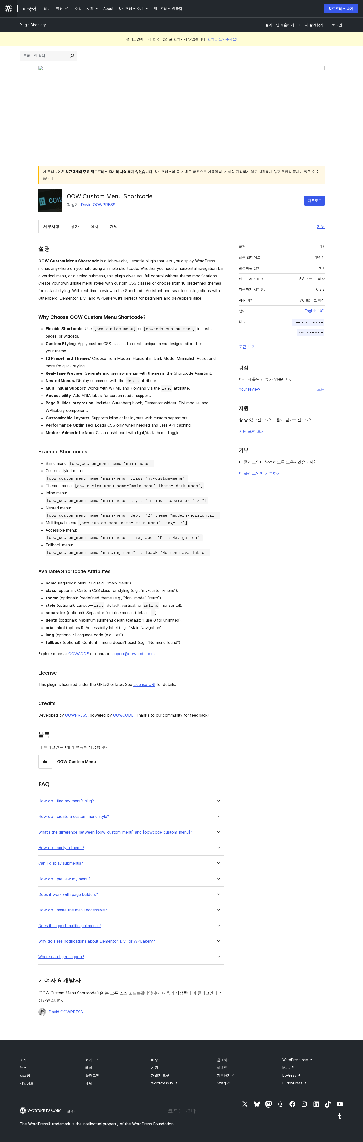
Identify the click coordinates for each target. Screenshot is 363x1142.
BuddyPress (294, 1083)
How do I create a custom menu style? (73, 816)
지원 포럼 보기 (252, 431)
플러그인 (92, 1075)
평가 (75, 226)
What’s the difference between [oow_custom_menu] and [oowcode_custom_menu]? (115, 832)
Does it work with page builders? (68, 894)
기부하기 (226, 1075)
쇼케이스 (92, 1060)
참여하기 (224, 1060)
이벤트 (222, 1067)
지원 (321, 226)
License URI (144, 684)
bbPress (291, 1075)
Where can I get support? (61, 957)
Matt (288, 1067)
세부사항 (51, 226)
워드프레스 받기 (340, 8)
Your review (249, 389)
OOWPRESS (76, 715)
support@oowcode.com (133, 653)
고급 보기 (247, 346)
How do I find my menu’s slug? (66, 801)
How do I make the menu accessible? (72, 910)
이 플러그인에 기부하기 (260, 473)
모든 (321, 389)
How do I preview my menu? (64, 879)
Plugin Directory (33, 25)
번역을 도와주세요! (222, 39)
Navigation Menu (310, 332)
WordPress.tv (164, 1083)
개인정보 (27, 1083)
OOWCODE (78, 653)
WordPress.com (297, 1060)
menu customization (308, 322)
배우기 (156, 1060)
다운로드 (315, 200)
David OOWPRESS (98, 204)
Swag (223, 1083)
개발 (114, 226)
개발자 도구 (160, 1075)
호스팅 (25, 1075)
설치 (94, 226)
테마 (88, 1067)
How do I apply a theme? (61, 847)
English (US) (315, 311)
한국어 (72, 1111)
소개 (23, 1060)
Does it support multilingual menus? (69, 925)
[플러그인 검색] (72, 56)
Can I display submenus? (60, 863)
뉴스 (23, 1067)
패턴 (88, 1083)
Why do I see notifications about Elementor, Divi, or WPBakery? (96, 941)
